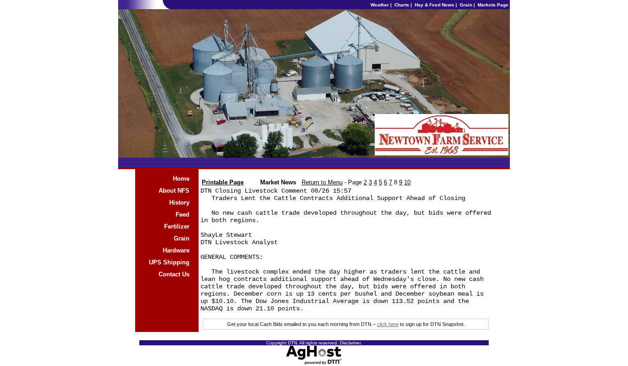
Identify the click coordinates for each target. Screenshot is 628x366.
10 (407, 182)
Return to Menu (322, 182)
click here (388, 324)
